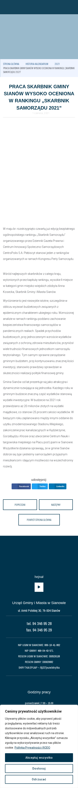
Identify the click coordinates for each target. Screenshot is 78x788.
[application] (39, 587)
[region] (39, 746)
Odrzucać (39, 779)
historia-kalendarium (37, 64)
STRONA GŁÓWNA (11, 64)
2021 (57, 64)
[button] (5, 7)
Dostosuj (39, 768)
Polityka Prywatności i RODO (32, 747)
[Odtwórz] (39, 587)
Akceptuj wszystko (39, 757)
